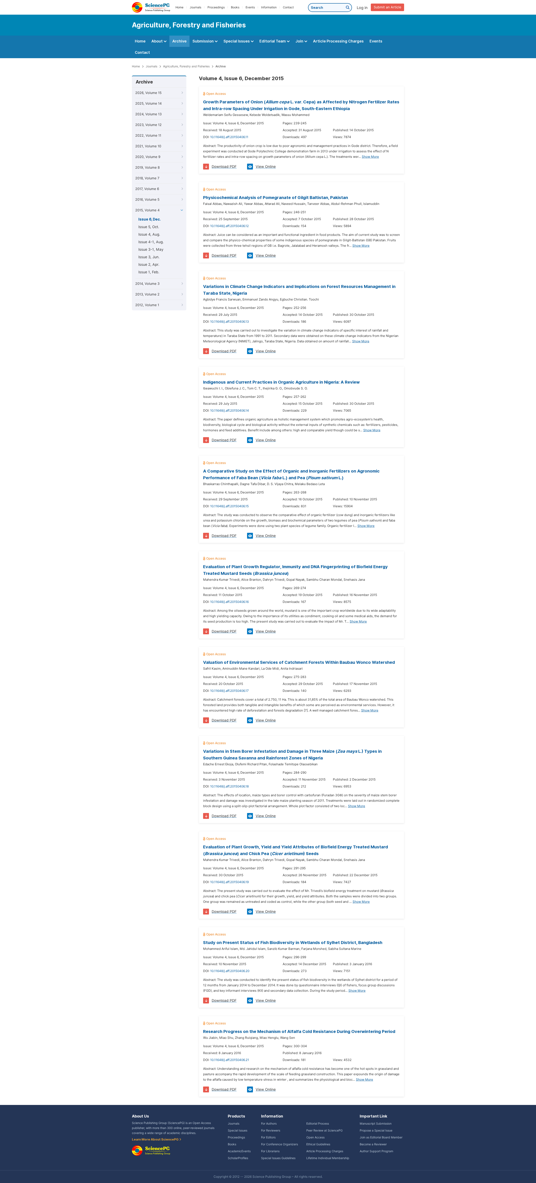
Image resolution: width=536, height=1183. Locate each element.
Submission (203, 41)
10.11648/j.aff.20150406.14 (229, 410)
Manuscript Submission (376, 1123)
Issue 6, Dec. (149, 219)
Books (235, 7)
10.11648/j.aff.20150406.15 (229, 506)
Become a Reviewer (373, 1144)
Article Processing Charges (338, 41)
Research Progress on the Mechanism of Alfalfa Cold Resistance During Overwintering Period (299, 1031)
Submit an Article (387, 7)
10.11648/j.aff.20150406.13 (229, 322)
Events (250, 7)
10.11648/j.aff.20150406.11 (229, 137)
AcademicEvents (239, 1151)
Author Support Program (376, 1151)
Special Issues (237, 41)
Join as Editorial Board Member (381, 1137)
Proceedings (216, 7)
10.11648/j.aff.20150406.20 (229, 971)
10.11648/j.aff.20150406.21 (229, 1060)
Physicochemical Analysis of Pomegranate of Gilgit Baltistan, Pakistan (275, 197)
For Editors (268, 1137)
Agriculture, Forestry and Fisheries (186, 66)
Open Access (315, 1137)
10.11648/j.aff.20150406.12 (229, 226)
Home (179, 7)
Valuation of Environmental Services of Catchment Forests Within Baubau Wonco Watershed (299, 662)
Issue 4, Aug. (149, 234)
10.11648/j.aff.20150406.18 (229, 786)
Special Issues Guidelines (278, 1158)
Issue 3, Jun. (149, 257)
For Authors (269, 1123)
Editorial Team (273, 41)
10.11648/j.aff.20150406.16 (229, 602)
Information (269, 7)
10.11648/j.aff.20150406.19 (229, 882)
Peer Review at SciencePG (324, 1130)
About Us (140, 1116)
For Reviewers (270, 1130)
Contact (288, 7)
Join (299, 41)
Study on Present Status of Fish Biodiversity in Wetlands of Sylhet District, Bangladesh (292, 942)
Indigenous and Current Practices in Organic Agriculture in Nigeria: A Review (281, 382)
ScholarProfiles (238, 1158)
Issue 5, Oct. (148, 227)
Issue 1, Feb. (148, 272)
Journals (195, 7)
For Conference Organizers (279, 1144)
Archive (179, 41)
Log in (362, 7)
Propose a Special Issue (376, 1130)
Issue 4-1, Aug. (151, 242)
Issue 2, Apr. (148, 264)
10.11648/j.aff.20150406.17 (229, 691)
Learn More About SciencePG (155, 1139)
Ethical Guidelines (318, 1144)
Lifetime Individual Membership (327, 1158)
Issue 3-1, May (150, 249)
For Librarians (270, 1151)
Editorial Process (317, 1123)
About (157, 41)
